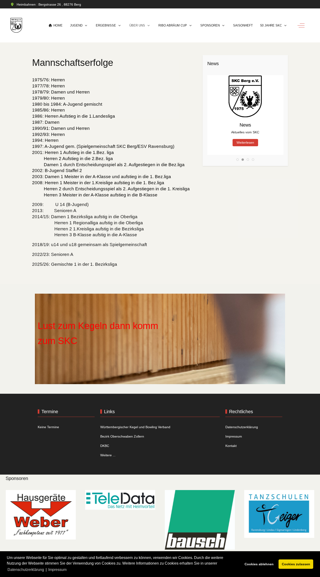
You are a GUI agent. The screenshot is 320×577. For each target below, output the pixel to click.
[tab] (237, 159)
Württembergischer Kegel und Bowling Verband (135, 427)
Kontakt (231, 446)
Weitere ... (107, 455)
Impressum (233, 436)
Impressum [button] (57, 570)
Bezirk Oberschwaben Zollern (122, 436)
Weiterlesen (245, 142)
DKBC (104, 446)
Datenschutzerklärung (241, 427)
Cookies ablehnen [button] (259, 564)
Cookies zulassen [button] (296, 564)
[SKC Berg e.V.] (16, 25)
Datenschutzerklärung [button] (25, 570)
